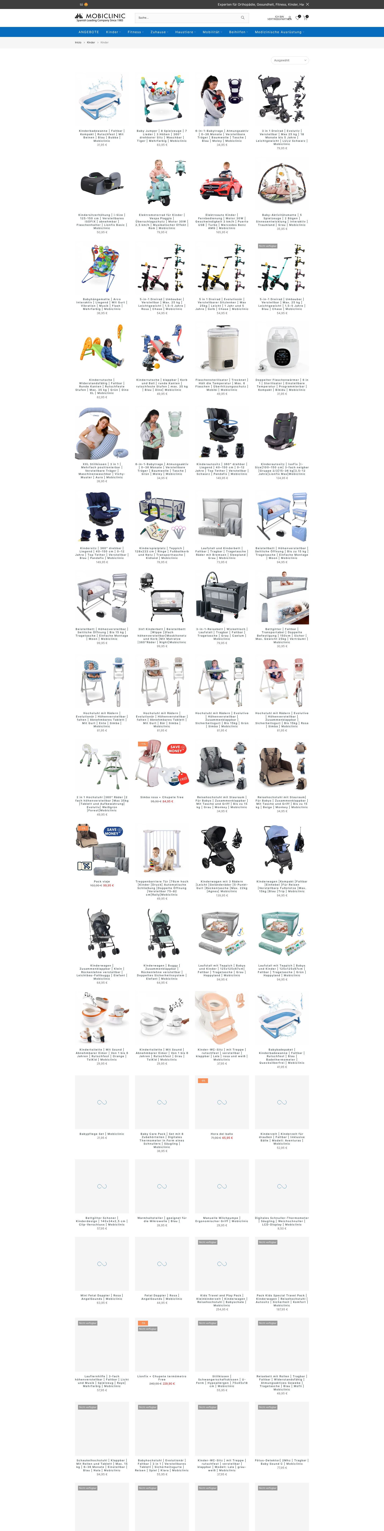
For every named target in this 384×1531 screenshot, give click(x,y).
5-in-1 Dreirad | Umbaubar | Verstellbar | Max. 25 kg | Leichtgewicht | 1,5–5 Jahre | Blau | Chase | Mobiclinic (282, 304)
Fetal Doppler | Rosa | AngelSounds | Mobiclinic (162, 1297)
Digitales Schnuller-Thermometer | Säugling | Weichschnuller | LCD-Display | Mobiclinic (282, 1221)
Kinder (112, 32)
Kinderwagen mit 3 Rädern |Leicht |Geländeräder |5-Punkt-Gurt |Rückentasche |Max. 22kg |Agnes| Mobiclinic (222, 886)
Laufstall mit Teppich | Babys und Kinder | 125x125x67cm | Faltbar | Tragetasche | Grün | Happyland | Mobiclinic (282, 970)
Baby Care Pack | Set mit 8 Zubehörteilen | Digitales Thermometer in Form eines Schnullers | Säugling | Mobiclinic (162, 1140)
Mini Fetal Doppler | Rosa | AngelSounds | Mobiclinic (102, 1297)
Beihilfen (237, 32)
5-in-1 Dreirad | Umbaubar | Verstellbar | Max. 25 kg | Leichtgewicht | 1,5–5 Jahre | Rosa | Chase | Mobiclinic (162, 304)
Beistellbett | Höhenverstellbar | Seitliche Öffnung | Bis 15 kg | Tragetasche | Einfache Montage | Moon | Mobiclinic (102, 634)
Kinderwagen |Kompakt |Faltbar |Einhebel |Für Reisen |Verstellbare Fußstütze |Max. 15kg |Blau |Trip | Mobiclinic (282, 886)
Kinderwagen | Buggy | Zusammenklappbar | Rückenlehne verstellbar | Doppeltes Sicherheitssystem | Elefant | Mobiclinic (162, 972)
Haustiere (184, 32)
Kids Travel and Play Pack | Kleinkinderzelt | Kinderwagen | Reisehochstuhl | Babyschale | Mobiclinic (222, 1300)
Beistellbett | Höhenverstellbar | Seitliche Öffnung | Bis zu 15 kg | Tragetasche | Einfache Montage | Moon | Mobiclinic (282, 553)
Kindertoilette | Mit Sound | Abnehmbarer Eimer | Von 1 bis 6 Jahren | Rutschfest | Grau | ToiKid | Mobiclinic (162, 1054)
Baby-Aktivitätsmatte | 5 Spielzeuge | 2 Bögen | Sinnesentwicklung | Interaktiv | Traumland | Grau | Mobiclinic (282, 219)
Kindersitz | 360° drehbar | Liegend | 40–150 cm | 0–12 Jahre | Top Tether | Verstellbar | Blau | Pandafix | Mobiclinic (102, 553)
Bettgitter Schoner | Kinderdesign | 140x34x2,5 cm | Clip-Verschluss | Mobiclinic (102, 1221)
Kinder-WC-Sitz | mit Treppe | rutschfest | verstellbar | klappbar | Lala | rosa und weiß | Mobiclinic (222, 1054)
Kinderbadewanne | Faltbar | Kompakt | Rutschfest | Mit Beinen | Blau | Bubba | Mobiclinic (102, 135)
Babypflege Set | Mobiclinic (102, 1133)
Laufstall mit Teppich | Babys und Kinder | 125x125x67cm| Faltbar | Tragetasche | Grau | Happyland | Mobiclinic (222, 970)
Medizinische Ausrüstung (278, 32)
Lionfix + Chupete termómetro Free (162, 1378)
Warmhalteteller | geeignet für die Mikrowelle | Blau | (162, 1219)
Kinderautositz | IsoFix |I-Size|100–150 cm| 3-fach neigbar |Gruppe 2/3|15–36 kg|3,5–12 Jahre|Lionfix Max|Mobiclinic (282, 469)
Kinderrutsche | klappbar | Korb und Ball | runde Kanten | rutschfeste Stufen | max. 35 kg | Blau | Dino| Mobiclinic (162, 384)
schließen (76, 4)
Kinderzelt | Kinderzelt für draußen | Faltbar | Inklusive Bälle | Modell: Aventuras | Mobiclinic (282, 1138)
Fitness (134, 32)
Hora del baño (222, 1133)
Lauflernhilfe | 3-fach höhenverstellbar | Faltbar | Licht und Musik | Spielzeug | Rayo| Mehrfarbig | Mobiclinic (102, 1381)
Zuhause (158, 32)
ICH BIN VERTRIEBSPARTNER (279, 18)
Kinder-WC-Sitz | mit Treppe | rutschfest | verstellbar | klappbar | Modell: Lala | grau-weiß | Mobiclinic (222, 1465)
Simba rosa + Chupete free (162, 797)
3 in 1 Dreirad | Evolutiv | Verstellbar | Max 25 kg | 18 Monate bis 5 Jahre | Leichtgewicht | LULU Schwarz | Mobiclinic (282, 137)
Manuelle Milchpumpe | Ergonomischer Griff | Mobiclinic (222, 1219)
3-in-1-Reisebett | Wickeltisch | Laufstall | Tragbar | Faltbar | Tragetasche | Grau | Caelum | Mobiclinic (222, 634)
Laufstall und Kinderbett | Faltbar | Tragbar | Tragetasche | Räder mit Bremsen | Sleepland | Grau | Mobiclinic (222, 553)
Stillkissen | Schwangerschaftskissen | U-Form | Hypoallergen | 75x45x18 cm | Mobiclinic (222, 1381)
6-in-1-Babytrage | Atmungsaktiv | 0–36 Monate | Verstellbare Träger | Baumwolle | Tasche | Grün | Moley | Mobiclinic (162, 469)
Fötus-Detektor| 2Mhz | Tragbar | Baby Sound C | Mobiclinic (282, 1462)
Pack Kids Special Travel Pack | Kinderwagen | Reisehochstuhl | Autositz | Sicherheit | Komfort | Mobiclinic (282, 1300)
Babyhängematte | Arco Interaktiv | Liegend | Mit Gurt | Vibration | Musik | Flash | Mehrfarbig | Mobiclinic (102, 304)
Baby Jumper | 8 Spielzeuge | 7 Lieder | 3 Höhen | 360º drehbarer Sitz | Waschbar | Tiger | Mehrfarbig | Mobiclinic (162, 135)
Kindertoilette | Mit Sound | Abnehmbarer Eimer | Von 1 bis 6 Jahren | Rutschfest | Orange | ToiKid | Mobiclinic (102, 1054)
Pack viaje (102, 881)
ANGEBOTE (89, 32)
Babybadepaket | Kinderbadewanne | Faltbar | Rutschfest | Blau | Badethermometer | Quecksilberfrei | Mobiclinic (282, 1056)
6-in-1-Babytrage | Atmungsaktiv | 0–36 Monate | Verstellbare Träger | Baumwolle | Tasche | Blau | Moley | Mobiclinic (222, 135)
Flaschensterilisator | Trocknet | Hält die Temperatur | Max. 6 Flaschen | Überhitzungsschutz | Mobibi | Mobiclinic (222, 384)
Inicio (78, 42)
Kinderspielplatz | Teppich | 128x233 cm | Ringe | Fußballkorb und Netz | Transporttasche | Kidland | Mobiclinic (162, 553)
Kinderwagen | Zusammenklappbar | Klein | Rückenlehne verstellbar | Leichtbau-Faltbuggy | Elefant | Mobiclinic (102, 972)
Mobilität (211, 32)
